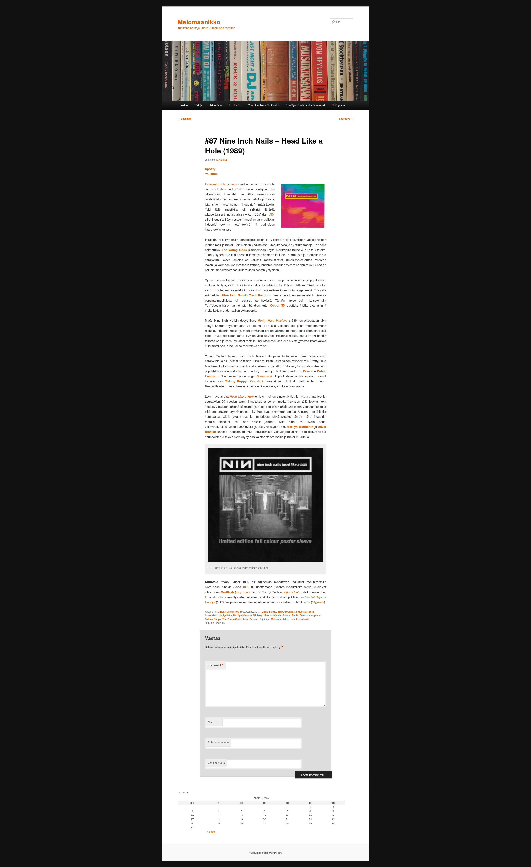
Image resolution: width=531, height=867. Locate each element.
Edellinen (184, 119)
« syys (211, 831)
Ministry (258, 615)
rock (234, 184)
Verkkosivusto (216, 763)
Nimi (210, 722)
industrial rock (213, 615)
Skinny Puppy (213, 619)
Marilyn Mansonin (300, 426)
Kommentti (216, 665)
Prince (307, 371)
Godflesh (227, 592)
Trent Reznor (250, 619)
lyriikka (227, 615)
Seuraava (346, 119)
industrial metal (305, 611)
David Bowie (269, 611)
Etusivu (183, 105)
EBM (280, 611)
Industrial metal (215, 184)
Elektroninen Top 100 (231, 611)
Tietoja (198, 105)
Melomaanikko (199, 21)
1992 (245, 586)
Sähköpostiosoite (218, 742)
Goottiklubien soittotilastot (263, 105)
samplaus (315, 615)
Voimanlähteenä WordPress (265, 852)
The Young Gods (231, 619)
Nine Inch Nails (272, 615)
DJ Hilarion (234, 105)
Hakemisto (215, 105)
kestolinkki (302, 619)
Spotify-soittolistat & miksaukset (305, 105)
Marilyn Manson (242, 615)
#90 (271, 214)
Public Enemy (300, 615)
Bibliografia (338, 105)
